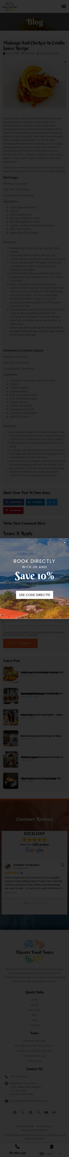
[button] (64, 542)
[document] (34, 578)
